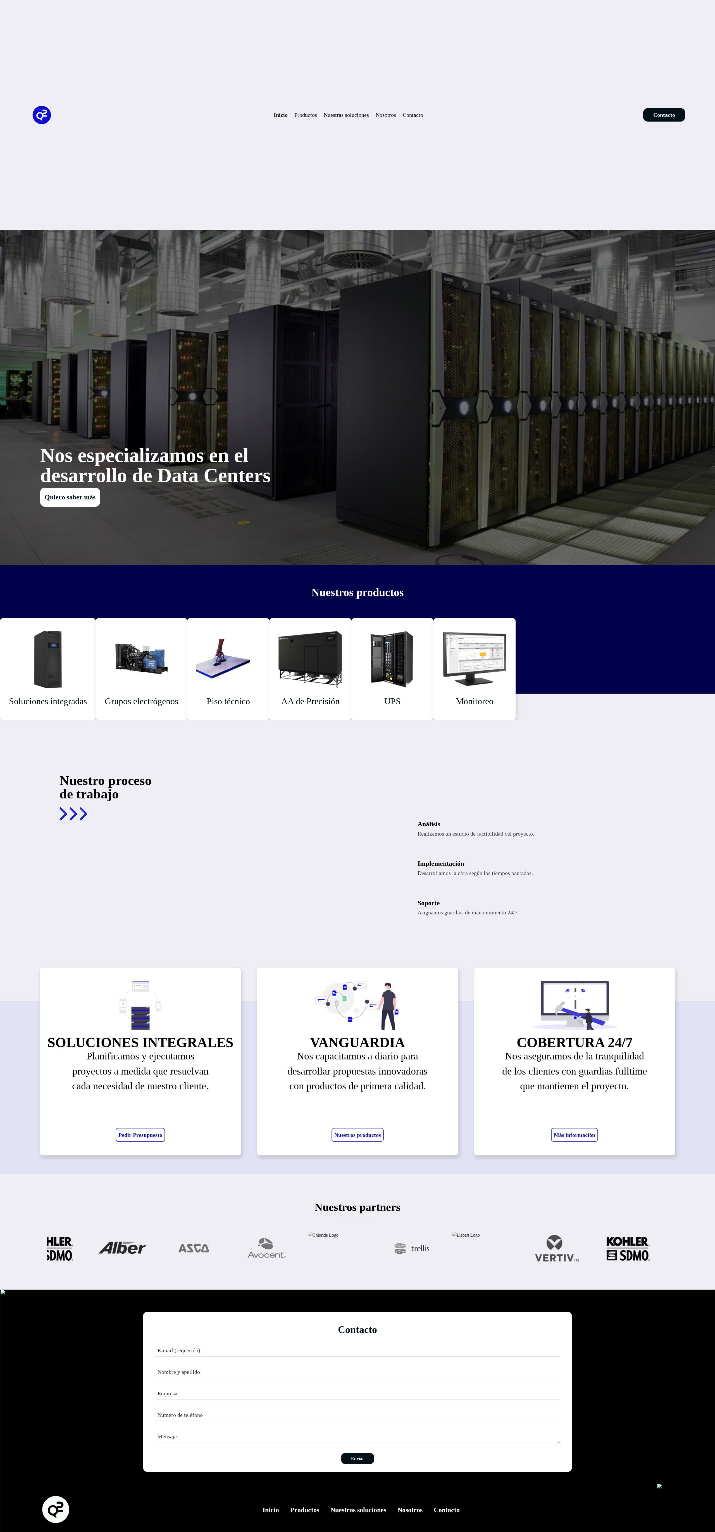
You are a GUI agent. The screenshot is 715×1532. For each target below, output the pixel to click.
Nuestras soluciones (346, 115)
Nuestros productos (357, 1135)
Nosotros (386, 115)
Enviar (357, 1458)
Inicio (281, 115)
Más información (574, 1135)
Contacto (413, 115)
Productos (305, 115)
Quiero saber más (70, 497)
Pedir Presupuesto (140, 1135)
